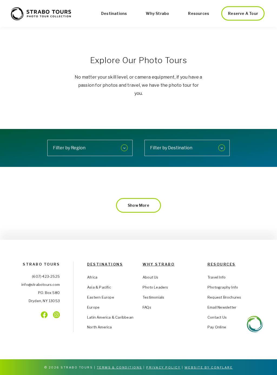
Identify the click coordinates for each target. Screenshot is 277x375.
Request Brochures (224, 297)
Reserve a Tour (243, 13)
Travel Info (216, 277)
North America (99, 327)
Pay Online (216, 327)
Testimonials (153, 297)
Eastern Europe (100, 297)
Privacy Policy (163, 367)
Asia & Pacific (99, 287)
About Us (151, 277)
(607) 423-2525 (46, 276)
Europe (93, 307)
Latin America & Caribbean (110, 317)
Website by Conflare (208, 367)
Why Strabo (157, 13)
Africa (92, 277)
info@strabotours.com (40, 284)
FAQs (147, 307)
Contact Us (217, 317)
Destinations (114, 13)
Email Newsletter (221, 307)
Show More (138, 205)
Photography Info (222, 287)
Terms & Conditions (119, 367)
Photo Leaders (155, 287)
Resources (198, 13)
